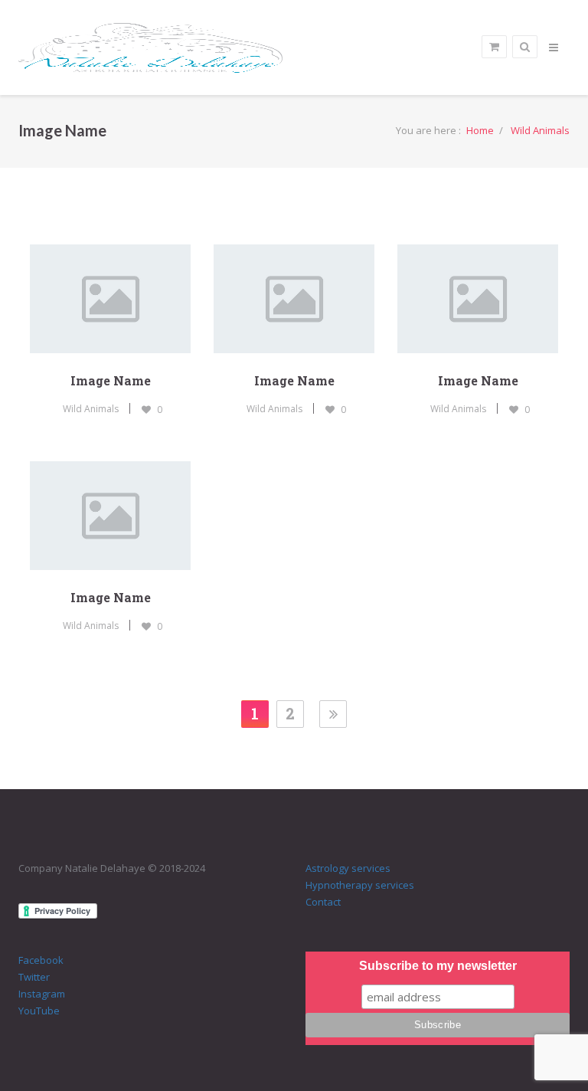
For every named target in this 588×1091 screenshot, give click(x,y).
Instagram (41, 994)
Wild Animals (540, 130)
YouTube (39, 1010)
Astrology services (347, 868)
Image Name (110, 380)
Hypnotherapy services (359, 885)
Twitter (34, 977)
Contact (323, 902)
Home (480, 130)
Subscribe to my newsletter (438, 965)
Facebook (41, 960)
